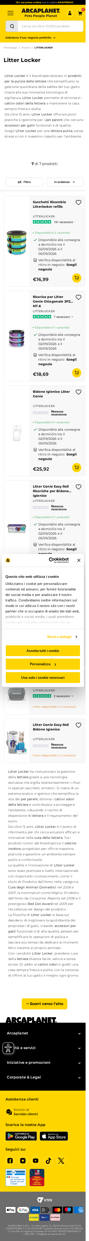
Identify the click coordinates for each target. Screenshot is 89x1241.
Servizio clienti (26, 1114)
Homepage (10, 47)
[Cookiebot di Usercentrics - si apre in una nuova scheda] (51, 560)
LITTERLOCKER (43, 47)
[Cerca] (12, 26)
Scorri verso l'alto (46, 1004)
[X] (61, 1160)
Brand (25, 47)
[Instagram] (22, 1160)
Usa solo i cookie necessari (43, 677)
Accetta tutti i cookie (42, 650)
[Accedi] (69, 13)
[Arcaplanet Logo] (40, 13)
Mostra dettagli (59, 637)
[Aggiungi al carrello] (76, 278)
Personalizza (40, 664)
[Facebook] (10, 1160)
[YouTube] (35, 1160)
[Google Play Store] (21, 1136)
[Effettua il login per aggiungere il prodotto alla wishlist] (78, 204)
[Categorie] (10, 13)
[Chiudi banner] (78, 560)
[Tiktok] (48, 1160)
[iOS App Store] (54, 1136)
